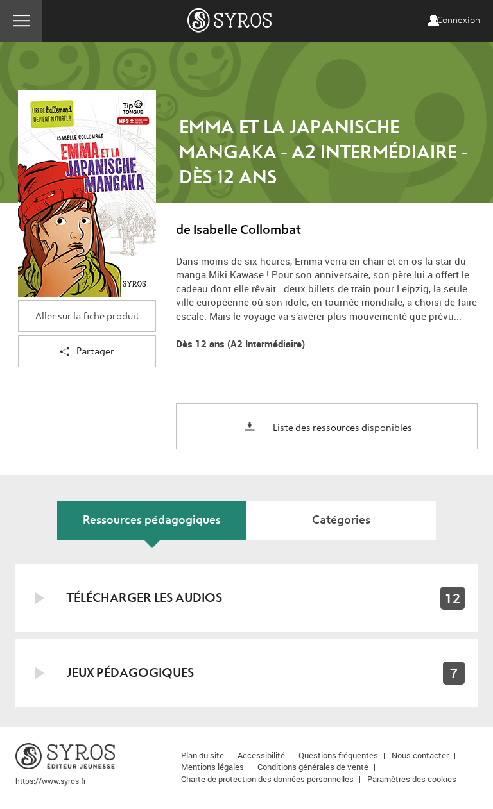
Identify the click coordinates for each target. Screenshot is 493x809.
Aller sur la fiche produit (87, 316)
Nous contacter (420, 755)
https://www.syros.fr (50, 781)
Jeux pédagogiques (130, 672)
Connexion (458, 20)
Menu (21, 21)
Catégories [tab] (341, 520)
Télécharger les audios (144, 597)
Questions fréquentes (338, 755)
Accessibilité (261, 755)
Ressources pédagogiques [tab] (152, 520)
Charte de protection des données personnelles (267, 779)
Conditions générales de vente (312, 766)
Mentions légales (212, 766)
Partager (95, 351)
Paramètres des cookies (411, 779)
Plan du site (202, 755)
